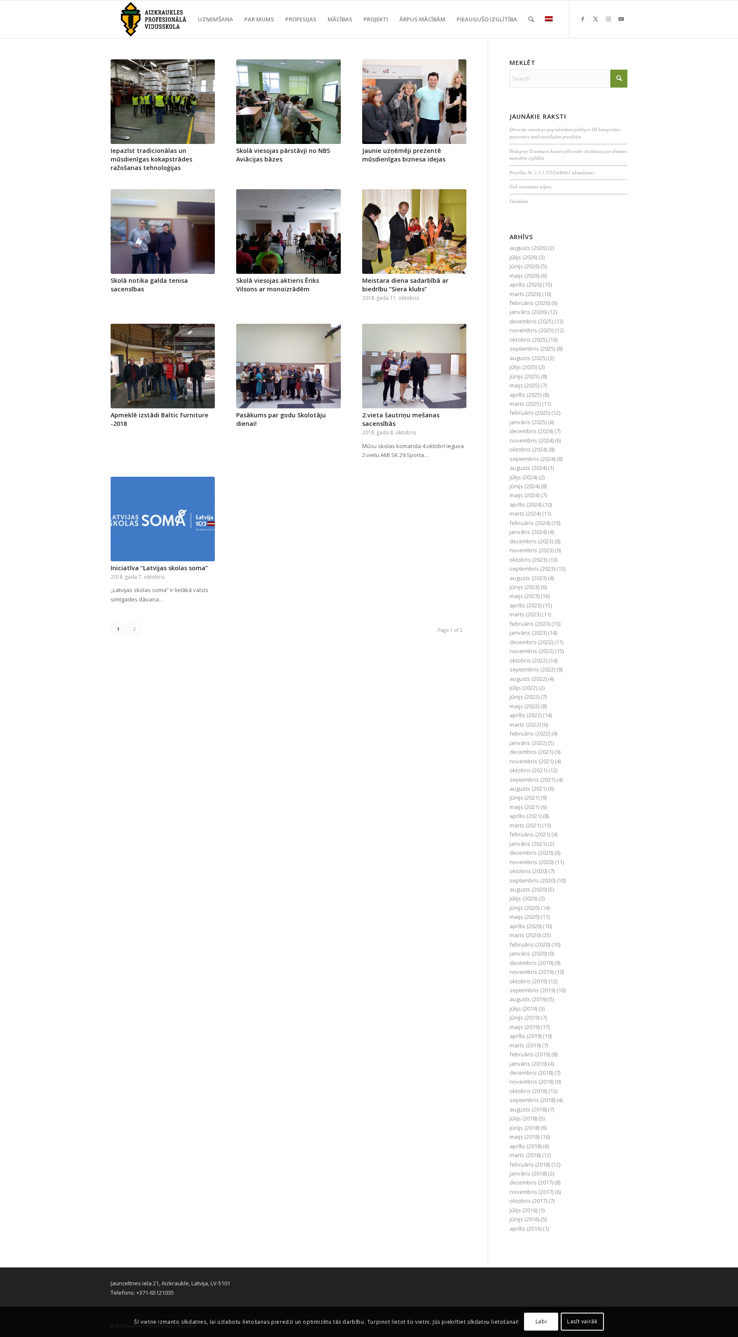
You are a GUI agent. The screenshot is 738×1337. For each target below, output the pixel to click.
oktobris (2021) (528, 770)
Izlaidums (519, 201)
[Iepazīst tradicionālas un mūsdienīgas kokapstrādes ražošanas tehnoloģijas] (163, 101)
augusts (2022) (528, 679)
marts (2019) (525, 1045)
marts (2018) (525, 1155)
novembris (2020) (532, 862)
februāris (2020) (530, 944)
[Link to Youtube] (621, 18)
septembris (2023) (532, 568)
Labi (541, 1321)
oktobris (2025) (528, 339)
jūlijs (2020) (523, 898)
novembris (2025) (532, 330)
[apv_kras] (153, 19)
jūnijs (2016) (524, 1219)
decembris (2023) (531, 541)
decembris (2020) (531, 852)
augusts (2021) (528, 788)
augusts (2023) (528, 578)
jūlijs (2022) (523, 688)
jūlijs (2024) (523, 477)
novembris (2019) (532, 972)
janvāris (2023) (528, 632)
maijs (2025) (524, 385)
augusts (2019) (528, 999)
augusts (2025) (528, 358)
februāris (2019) (530, 1054)
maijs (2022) (524, 706)
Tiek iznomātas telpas (530, 186)
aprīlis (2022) (526, 715)
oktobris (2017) (528, 1201)
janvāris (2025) (528, 422)
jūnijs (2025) (524, 376)
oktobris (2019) (528, 981)
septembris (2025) (532, 348)
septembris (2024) (532, 459)
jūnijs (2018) (524, 1128)
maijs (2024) (524, 495)
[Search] (531, 19)
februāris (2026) (530, 303)
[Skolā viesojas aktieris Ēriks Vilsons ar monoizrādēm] (288, 231)
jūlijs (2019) (523, 1008)
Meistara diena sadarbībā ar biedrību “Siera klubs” (405, 284)
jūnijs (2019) (524, 1017)
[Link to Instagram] (608, 18)
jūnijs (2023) (524, 587)
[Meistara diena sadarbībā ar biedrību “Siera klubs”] (414, 231)
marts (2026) (525, 294)
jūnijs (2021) (524, 797)
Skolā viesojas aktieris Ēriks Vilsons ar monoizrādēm (277, 284)
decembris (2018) (531, 1072)
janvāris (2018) (528, 1173)
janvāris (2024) (528, 532)
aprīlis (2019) (526, 1036)
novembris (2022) (532, 651)
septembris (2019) (532, 990)
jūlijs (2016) (523, 1210)
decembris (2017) (531, 1182)
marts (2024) (525, 513)
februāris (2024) (530, 523)
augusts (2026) (528, 248)
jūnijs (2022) (524, 697)
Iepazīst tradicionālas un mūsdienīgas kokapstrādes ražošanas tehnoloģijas (151, 159)
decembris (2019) (531, 963)
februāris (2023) (530, 623)
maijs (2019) (524, 1027)
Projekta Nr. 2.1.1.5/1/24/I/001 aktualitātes (552, 172)
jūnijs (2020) (524, 908)
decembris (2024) (531, 431)
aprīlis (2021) (526, 816)
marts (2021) (525, 825)
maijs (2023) (524, 596)
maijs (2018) (524, 1137)
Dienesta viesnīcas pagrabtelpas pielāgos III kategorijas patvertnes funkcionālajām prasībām (565, 133)
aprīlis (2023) (526, 605)
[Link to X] (595, 18)
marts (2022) (525, 724)
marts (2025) (525, 404)
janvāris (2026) (528, 312)
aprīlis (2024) (526, 504)
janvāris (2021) (528, 843)
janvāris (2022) (528, 743)
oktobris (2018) (528, 1091)
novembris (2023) (532, 550)
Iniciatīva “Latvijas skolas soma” (159, 568)
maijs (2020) (524, 917)
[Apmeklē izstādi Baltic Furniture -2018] (163, 366)
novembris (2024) (532, 440)
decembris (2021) (531, 752)
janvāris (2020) (528, 953)
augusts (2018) (528, 1109)
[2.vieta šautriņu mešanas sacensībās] (414, 366)
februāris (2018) (530, 1164)
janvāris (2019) (528, 1063)
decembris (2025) (531, 321)
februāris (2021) (530, 834)
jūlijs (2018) (523, 1118)
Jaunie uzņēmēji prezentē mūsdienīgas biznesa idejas (403, 155)
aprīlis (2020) (526, 926)
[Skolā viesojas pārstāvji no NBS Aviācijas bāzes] (288, 101)
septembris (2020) (532, 880)
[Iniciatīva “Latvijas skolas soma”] (163, 519)
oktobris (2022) (528, 660)
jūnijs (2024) (524, 486)
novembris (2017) (532, 1192)
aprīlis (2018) (526, 1146)
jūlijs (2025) (523, 367)
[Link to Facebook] (582, 18)
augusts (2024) (528, 468)
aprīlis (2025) (526, 395)
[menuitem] (215, 19)
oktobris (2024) (528, 449)
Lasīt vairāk (582, 1321)
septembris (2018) (532, 1100)
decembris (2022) (531, 642)
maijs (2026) (524, 275)
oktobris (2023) (528, 559)
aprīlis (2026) (526, 284)
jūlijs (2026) (523, 257)
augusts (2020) (528, 889)
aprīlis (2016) (526, 1228)
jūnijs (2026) (524, 266)
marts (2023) (525, 614)
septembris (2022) (532, 669)
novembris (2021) (532, 761)
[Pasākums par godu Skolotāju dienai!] (288, 366)
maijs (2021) (524, 807)
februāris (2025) (530, 412)
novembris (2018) (532, 1081)
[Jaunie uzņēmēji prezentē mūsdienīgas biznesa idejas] (414, 101)
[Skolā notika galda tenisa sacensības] (163, 231)
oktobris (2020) (528, 871)
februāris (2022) (530, 733)
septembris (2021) (532, 779)
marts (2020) (525, 935)
